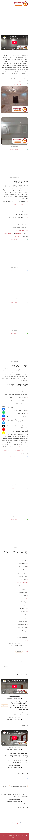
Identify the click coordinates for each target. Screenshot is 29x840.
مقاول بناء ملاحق (19, 81)
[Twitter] (3, 422)
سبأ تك (3, 835)
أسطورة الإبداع (16, 835)
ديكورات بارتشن (19, 454)
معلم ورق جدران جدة (22, 598)
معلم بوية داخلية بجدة (22, 582)
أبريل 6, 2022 (25, 773)
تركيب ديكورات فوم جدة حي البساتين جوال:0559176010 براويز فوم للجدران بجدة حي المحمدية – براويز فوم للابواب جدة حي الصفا (19, 705)
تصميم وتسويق (9, 835)
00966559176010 (7, 78)
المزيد (24, 721)
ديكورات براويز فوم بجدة (19, 204)
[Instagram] (3, 419)
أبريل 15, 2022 (25, 725)
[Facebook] (3, 415)
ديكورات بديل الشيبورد (18, 84)
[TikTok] (3, 426)
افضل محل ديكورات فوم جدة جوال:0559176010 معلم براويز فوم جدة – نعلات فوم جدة (19, 755)
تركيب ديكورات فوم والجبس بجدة (18, 786)
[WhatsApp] (3, 412)
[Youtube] (3, 429)
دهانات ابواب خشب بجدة (21, 230)
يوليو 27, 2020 (25, 807)
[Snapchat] (3, 432)
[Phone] (3, 409)
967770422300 (14, 837)
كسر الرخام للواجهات (18, 236)
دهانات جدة (20, 446)
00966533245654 (19, 78)
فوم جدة (19, 651)
